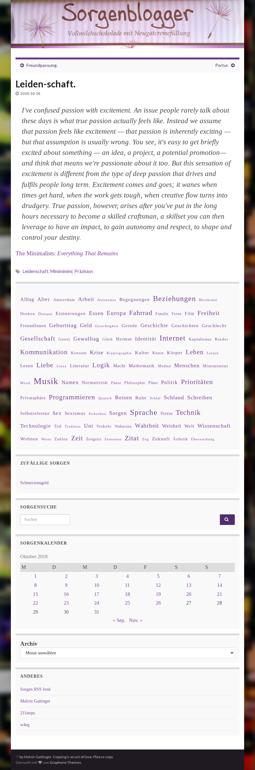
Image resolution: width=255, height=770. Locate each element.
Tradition (73, 426)
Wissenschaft (214, 426)
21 (219, 594)
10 (96, 585)
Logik (101, 365)
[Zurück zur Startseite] (127, 24)
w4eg (25, 724)
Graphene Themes (65, 762)
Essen (96, 313)
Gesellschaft (37, 338)
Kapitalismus (200, 339)
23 (66, 602)
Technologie (35, 426)
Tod (58, 426)
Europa (116, 313)
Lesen (26, 365)
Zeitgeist (93, 439)
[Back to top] (241, 756)
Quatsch (105, 398)
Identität (145, 339)
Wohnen (29, 438)
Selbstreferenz (34, 413)
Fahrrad (140, 313)
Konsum (79, 352)
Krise (97, 352)
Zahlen (61, 439)
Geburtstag (63, 325)
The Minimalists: (67, 253)
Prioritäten (197, 382)
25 (127, 602)
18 (127, 594)
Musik (46, 381)
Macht (119, 366)
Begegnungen (134, 299)
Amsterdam (64, 299)
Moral (25, 383)
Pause (116, 383)
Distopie (45, 314)
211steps (27, 713)
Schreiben (199, 397)
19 (158, 594)
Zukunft (161, 438)
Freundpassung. (42, 65)
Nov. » (135, 620)
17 (96, 594)
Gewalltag (86, 339)
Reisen (123, 397)
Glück (107, 339)
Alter (43, 299)
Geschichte (154, 325)
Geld (86, 325)
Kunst (158, 352)
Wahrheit (147, 425)
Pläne (153, 383)
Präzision (83, 271)
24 (96, 602)
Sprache (143, 412)
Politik (169, 382)
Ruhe (141, 397)
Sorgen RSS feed (35, 689)
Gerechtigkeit (106, 326)
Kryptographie (119, 353)
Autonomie (106, 300)
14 (219, 585)
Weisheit (171, 426)
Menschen (187, 365)
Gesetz (64, 339)
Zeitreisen (113, 439)
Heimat (124, 338)
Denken (27, 313)
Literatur (79, 365)
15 (35, 594)
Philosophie (134, 383)
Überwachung (203, 439)
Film (189, 313)
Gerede (129, 325)
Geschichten (185, 325)
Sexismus (75, 413)
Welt (189, 426)
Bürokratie (208, 300)
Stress (166, 413)
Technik (188, 412)
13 (188, 585)
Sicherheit (97, 413)
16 (66, 594)
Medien (164, 366)
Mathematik (142, 365)
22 (35, 602)
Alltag (27, 299)
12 (158, 585)
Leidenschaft (36, 271)
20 (188, 594)
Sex (57, 413)
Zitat (132, 438)
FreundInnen (33, 325)
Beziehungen (174, 299)
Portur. (222, 65)
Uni (88, 426)
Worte (46, 439)
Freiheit (208, 313)
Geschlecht (214, 325)
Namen (70, 382)
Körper (175, 352)
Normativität (95, 382)
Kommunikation (44, 351)
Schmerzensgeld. (35, 482)
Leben (195, 351)
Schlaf (155, 398)
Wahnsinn (123, 426)
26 (158, 602)
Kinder (221, 339)
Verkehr (104, 426)
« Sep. (119, 620)
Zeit (77, 438)
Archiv (29, 643)
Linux (62, 366)
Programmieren (72, 397)
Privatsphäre (33, 398)
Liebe (44, 365)
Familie (162, 314)
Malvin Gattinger (35, 701)
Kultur (142, 352)
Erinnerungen (71, 313)
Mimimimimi (61, 271)
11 (127, 585)
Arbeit (86, 299)
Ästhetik (180, 439)
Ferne (177, 314)
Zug (145, 439)
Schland (174, 397)
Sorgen (118, 413)
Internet (173, 338)
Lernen (213, 353)
